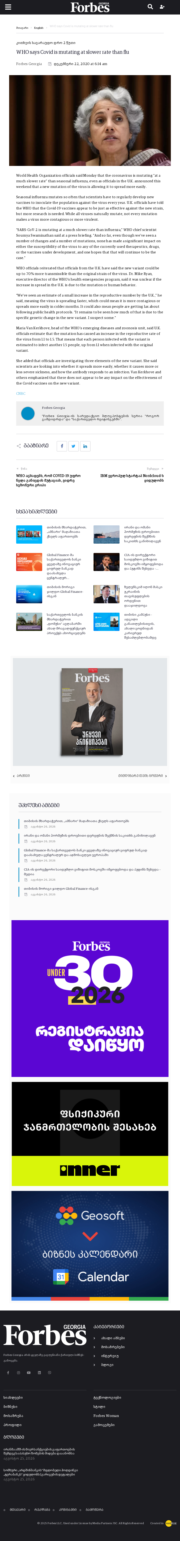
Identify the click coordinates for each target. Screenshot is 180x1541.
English (39, 28)
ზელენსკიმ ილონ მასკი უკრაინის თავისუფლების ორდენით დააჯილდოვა (143, 596)
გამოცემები (104, 1425)
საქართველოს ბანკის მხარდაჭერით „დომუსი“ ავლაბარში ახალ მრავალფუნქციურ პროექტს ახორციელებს (66, 624)
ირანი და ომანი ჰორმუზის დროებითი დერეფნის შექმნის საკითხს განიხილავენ (90, 835)
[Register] (163, 7)
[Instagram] (18, 1372)
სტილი (99, 1407)
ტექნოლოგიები (107, 1397)
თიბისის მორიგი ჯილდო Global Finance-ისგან (65, 592)
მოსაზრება (13, 1416)
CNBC (21, 393)
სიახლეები (13, 1397)
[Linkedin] (39, 1372)
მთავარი (22, 28)
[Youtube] (29, 1372)
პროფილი (13, 1425)
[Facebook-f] (8, 1372)
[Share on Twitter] (73, 446)
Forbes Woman (106, 1416)
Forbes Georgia (29, 64)
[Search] (150, 7)
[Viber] (49, 1372)
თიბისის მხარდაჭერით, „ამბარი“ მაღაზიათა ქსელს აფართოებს (66, 532)
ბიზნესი (10, 1407)
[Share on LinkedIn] (85, 446)
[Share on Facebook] (62, 446)
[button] (8, 7)
